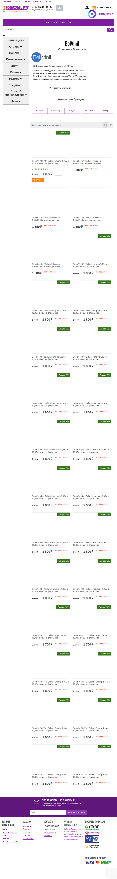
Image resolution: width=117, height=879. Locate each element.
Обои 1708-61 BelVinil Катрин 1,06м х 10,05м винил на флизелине (90, 311)
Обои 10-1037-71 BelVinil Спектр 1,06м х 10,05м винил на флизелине (50, 775)
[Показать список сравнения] (59, 8)
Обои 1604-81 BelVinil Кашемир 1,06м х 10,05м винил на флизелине (91, 590)
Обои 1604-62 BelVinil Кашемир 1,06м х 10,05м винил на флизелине (91, 497)
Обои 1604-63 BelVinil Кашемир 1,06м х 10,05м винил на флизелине (50, 543)
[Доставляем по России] (98, 863)
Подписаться (76, 812)
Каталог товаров (58, 22)
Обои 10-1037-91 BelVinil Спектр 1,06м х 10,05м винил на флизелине (91, 775)
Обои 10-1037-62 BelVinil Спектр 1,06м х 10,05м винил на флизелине (91, 729)
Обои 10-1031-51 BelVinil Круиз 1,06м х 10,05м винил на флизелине (90, 636)
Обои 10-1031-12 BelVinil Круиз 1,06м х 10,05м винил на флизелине (49, 636)
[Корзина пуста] (93, 9)
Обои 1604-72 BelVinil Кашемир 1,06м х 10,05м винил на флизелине (50, 590)
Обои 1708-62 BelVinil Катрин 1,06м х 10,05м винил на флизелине (49, 358)
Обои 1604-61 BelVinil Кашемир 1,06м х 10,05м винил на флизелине (50, 497)
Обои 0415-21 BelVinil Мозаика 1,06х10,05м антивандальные (46, 219)
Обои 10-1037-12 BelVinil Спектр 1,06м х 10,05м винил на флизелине (50, 683)
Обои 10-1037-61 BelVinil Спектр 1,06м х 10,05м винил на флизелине (50, 729)
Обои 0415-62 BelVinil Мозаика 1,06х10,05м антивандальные (46, 265)
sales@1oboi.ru (50, 832)
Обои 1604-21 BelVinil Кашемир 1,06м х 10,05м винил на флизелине (91, 404)
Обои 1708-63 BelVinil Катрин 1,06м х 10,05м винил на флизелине (90, 358)
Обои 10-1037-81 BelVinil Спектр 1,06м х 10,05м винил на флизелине (50, 162)
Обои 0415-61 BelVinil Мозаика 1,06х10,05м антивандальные (87, 219)
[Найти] (110, 30)
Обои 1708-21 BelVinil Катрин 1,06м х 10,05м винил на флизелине (49, 311)
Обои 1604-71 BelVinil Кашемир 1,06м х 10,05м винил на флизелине (91, 543)
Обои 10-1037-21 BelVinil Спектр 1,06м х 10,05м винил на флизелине (91, 683)
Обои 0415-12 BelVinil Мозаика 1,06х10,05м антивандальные (87, 162)
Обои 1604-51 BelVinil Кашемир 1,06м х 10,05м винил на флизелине (91, 451)
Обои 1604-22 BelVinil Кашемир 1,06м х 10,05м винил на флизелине (50, 451)
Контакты (48, 836)
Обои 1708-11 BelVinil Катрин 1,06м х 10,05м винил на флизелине (90, 265)
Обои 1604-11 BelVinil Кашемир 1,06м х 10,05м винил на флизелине (50, 404)
